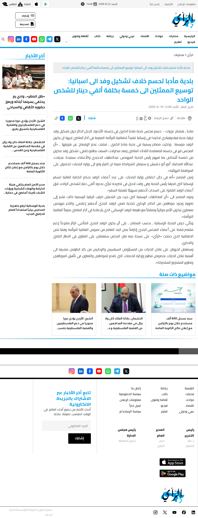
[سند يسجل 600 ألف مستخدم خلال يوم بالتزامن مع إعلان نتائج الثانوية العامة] (173, 298)
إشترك (79, 438)
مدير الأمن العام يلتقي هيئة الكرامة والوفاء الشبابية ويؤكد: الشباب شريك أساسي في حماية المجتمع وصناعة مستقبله (24, 189)
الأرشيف (168, 4)
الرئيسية (189, 36)
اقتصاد (144, 36)
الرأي (190, 54)
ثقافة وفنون (80, 36)
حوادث (159, 36)
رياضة (110, 36)
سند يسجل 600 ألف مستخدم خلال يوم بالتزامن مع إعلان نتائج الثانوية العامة (173, 323)
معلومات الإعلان (187, 4)
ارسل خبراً (155, 4)
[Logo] (184, 20)
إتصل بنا (136, 388)
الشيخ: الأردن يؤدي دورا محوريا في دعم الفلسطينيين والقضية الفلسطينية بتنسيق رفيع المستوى (74, 323)
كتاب (97, 36)
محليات (173, 36)
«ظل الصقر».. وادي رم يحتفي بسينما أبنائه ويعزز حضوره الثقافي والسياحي (25, 102)
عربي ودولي (127, 36)
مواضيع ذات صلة (177, 274)
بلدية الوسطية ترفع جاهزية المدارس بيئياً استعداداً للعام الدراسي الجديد (27, 210)
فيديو (191, 41)
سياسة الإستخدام (130, 411)
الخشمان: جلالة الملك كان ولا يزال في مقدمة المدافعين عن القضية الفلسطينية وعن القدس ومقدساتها (124, 323)
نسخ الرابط (161, 118)
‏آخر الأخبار (35, 55)
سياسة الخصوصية (130, 394)
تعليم (178, 41)
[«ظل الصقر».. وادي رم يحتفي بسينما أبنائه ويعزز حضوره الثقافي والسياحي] (23, 76)
